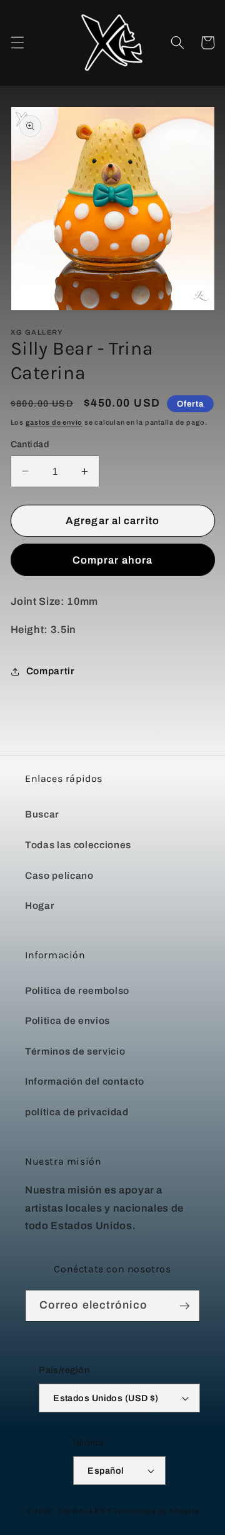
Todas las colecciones (78, 844)
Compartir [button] (50, 671)
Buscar (42, 814)
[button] (17, 43)
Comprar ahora (112, 560)
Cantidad (30, 444)
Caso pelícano (59, 875)
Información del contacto (84, 1081)
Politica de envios (67, 1020)
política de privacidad (77, 1112)
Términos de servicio (75, 1051)
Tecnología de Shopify (156, 1511)
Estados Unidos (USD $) (106, 1398)
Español (106, 1471)
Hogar (39, 905)
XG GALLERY (85, 1511)
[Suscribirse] (184, 1306)
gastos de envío (54, 422)
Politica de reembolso (77, 990)
